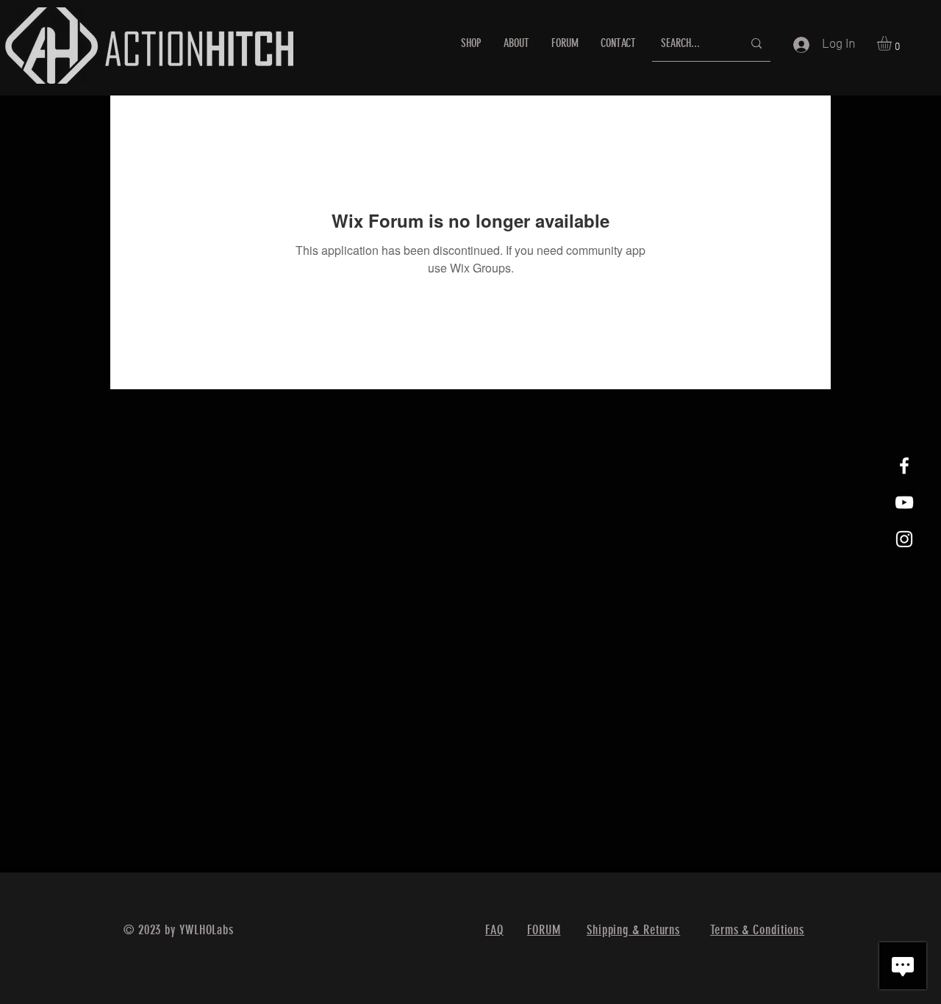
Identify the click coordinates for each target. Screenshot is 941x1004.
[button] (893, 43)
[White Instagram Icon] (904, 539)
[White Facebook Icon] (904, 466)
